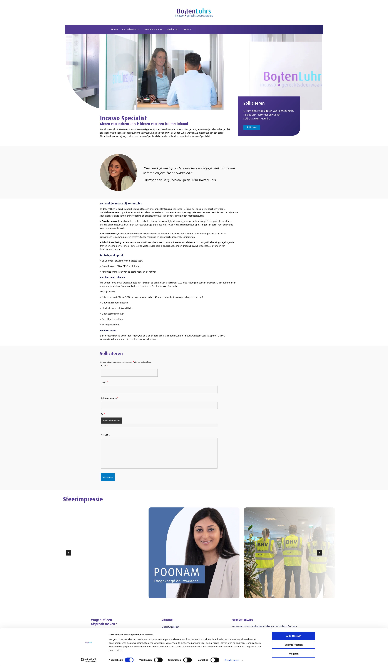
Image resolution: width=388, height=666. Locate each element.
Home (114, 30)
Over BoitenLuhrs (153, 30)
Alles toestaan (293, 636)
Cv (103, 414)
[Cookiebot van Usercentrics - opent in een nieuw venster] (88, 660)
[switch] (158, 660)
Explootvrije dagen (170, 627)
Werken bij (172, 30)
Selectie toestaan (294, 644)
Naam (104, 366)
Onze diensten (130, 30)
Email (104, 382)
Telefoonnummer (109, 398)
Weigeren (294, 653)
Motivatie (105, 435)
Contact (187, 30)
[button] (68, 553)
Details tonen (232, 660)
